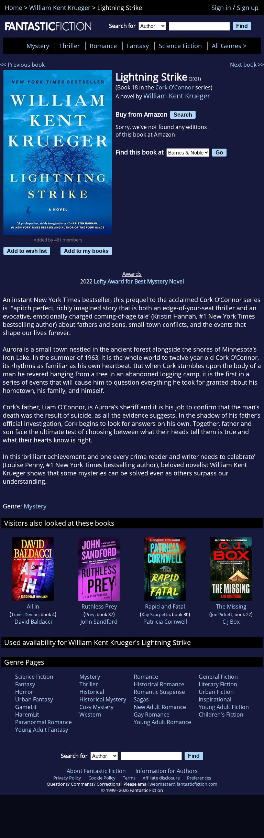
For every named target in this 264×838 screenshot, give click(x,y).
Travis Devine (24, 614)
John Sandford (99, 621)
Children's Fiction (221, 714)
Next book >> (247, 64)
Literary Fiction (218, 684)
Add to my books (86, 251)
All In (33, 606)
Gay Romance (151, 714)
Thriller (69, 46)
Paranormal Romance (43, 722)
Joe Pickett (221, 614)
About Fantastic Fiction (96, 771)
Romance (103, 46)
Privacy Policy (67, 778)
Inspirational (215, 699)
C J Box (231, 621)
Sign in (221, 7)
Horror (24, 692)
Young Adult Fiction (224, 707)
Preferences (199, 778)
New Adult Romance (160, 707)
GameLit (26, 707)
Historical (91, 692)
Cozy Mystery (96, 707)
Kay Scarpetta (156, 614)
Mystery (37, 46)
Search (183, 114)
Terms (129, 778)
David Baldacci (33, 621)
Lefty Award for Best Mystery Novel (139, 281)
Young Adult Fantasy (41, 729)
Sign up (247, 7)
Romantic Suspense (159, 692)
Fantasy (138, 46)
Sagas (141, 699)
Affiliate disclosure (161, 778)
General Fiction (218, 676)
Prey (90, 614)
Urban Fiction (216, 692)
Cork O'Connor (174, 87)
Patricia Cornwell (165, 621)
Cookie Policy (102, 778)
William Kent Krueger (176, 95)
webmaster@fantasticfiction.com (183, 784)
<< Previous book (22, 64)
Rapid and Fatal (165, 606)
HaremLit (27, 714)
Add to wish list (27, 251)
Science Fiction (180, 46)
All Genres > (231, 46)
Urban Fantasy (34, 699)
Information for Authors (166, 771)
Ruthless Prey (99, 606)
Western (90, 714)
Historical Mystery (102, 699)
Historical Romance (159, 684)
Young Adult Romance (162, 722)
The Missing (231, 606)
